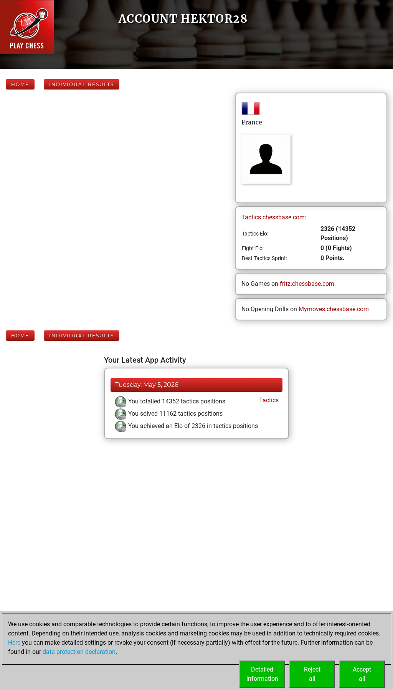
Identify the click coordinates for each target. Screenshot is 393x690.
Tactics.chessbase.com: (273, 217)
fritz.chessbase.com (307, 283)
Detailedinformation (262, 674)
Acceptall (362, 674)
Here (14, 642)
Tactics (268, 400)
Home (20, 84)
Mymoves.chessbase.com (334, 309)
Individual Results (81, 84)
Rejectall (312, 674)
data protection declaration (79, 651)
